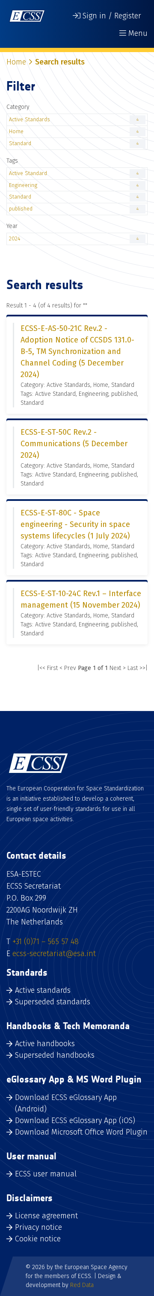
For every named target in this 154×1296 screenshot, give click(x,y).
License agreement (46, 1215)
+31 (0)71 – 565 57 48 (45, 941)
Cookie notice (38, 1238)
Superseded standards (52, 1001)
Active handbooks (45, 1043)
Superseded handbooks (55, 1055)
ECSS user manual (46, 1174)
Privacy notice (38, 1227)
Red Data (82, 1285)
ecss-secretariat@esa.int (54, 953)
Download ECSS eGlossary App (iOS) (75, 1120)
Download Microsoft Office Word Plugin (81, 1132)
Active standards (43, 990)
